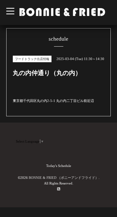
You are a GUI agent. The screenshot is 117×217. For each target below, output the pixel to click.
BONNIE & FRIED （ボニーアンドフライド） (64, 177)
